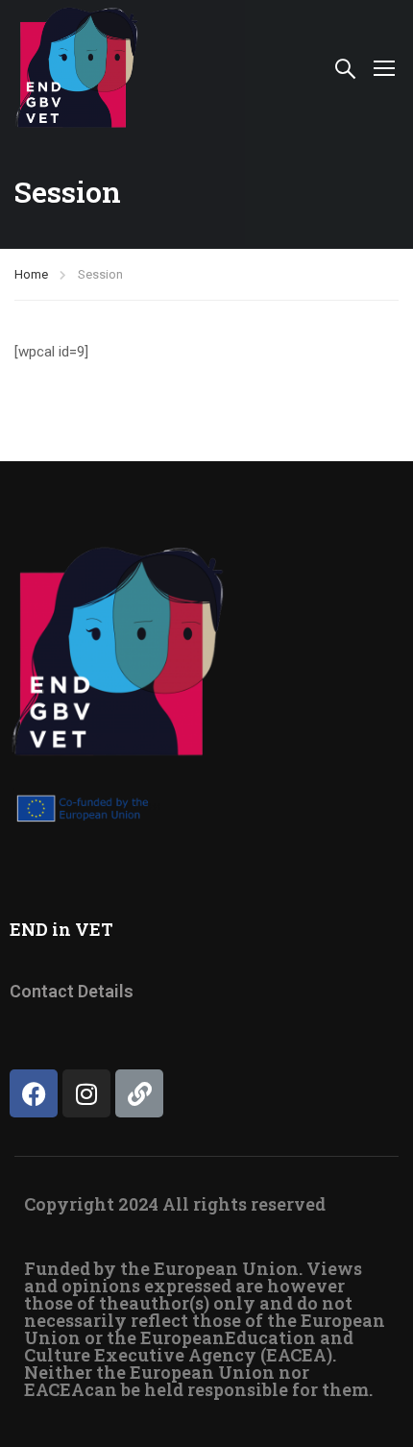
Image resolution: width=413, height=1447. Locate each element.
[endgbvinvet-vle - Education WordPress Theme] (76, 67)
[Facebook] (34, 1093)
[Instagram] (86, 1093)
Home (31, 274)
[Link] (139, 1093)
